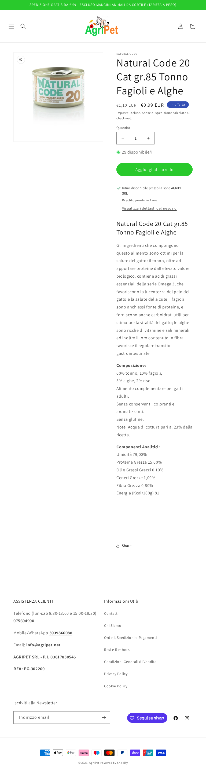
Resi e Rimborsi (117, 649)
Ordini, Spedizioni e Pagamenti (130, 637)
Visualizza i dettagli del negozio (149, 208)
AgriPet (94, 763)
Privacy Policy (115, 673)
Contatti (111, 613)
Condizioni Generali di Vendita (130, 661)
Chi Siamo (112, 625)
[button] (11, 26)
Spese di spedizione (157, 113)
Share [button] (127, 545)
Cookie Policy (115, 686)
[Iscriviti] (104, 717)
